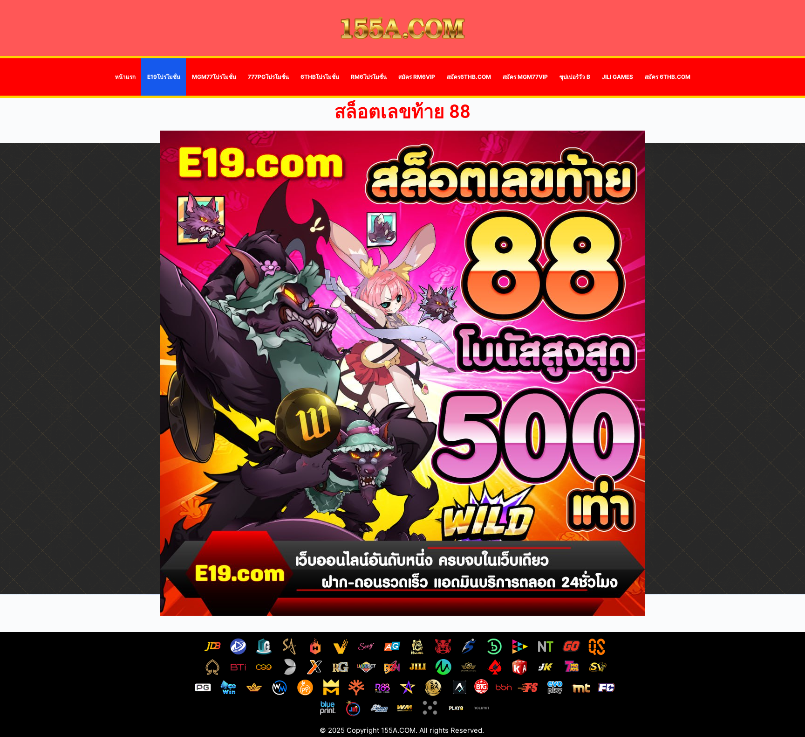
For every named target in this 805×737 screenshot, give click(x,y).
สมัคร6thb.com (469, 76)
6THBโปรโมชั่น (319, 76)
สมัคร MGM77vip (525, 76)
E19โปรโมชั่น (163, 76)
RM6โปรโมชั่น (369, 76)
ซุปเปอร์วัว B (574, 76)
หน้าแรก (125, 76)
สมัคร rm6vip (416, 76)
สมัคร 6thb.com (667, 76)
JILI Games (617, 76)
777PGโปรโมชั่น (268, 76)
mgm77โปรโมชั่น (214, 76)
